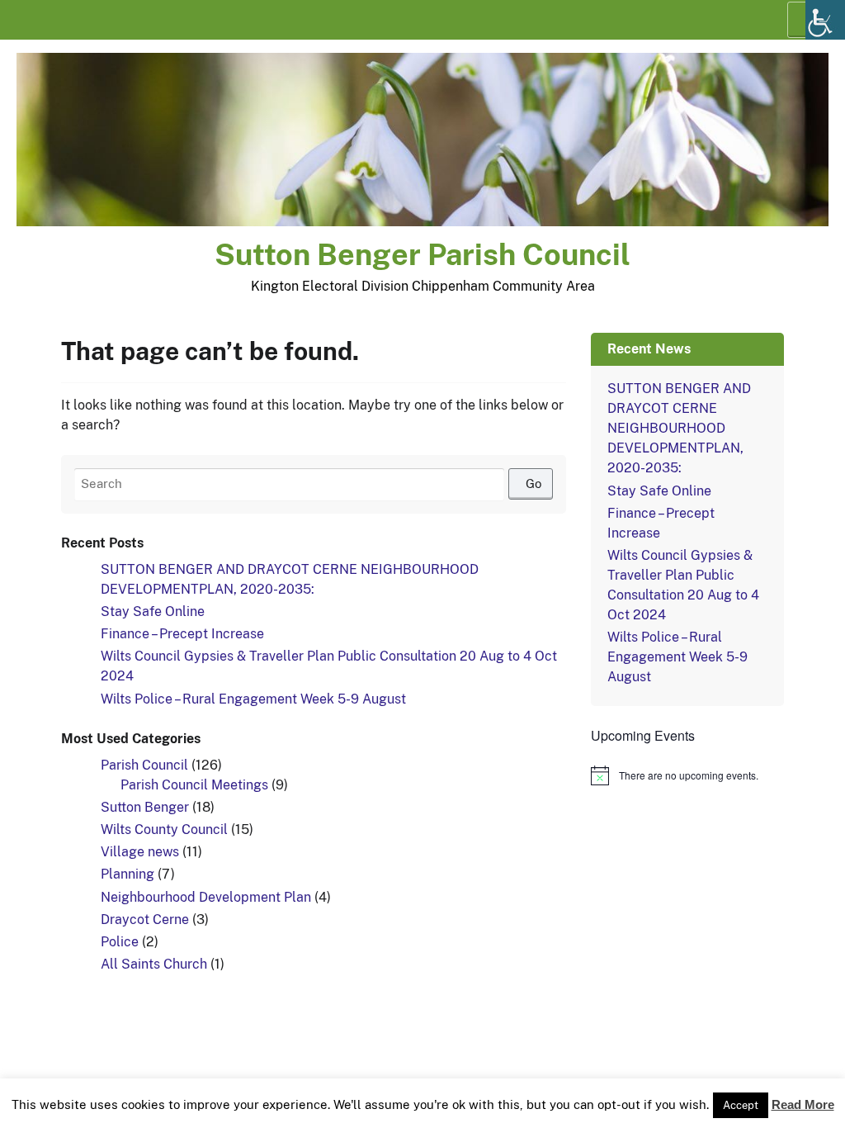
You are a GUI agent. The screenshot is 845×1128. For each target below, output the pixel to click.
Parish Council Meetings (194, 785)
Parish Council (144, 765)
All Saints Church (154, 964)
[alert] (687, 775)
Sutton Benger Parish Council (422, 254)
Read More (803, 1104)
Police (120, 942)
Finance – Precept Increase (182, 634)
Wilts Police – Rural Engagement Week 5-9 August (253, 699)
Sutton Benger (145, 807)
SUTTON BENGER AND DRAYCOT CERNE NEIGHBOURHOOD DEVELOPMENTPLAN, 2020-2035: (679, 428)
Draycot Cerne (145, 919)
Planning (127, 874)
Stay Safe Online (153, 611)
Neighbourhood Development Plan (206, 897)
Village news (140, 852)
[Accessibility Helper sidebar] (825, 20)
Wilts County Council (164, 829)
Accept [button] (740, 1105)
